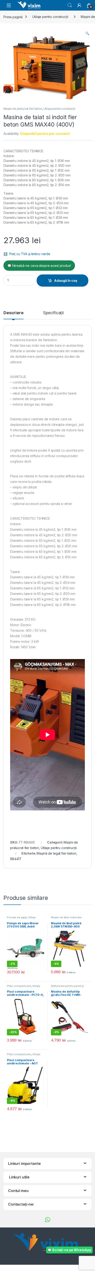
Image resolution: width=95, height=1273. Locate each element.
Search (69, 5)
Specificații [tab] (53, 313)
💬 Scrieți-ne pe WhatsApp (69, 1250)
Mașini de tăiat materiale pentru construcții (66, 919)
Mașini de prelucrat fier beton (22, 108)
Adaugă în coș (65, 280)
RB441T (16, 859)
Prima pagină (13, 17)
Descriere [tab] (13, 313)
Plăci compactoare (19, 986)
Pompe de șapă (17, 917)
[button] (87, 33)
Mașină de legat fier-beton (56, 853)
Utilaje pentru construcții (50, 17)
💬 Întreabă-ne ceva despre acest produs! (39, 266)
